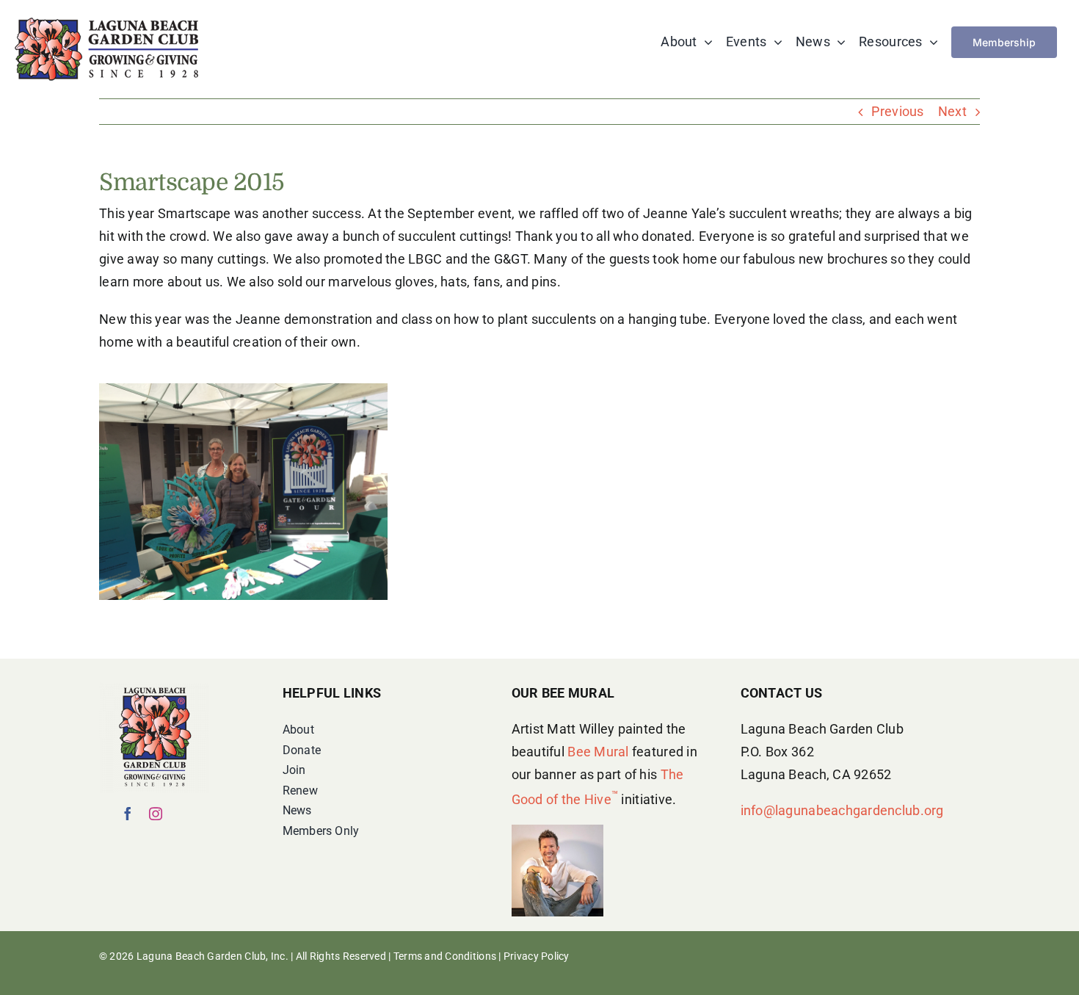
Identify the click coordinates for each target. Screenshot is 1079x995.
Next (952, 111)
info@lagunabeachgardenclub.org (842, 810)
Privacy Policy (537, 956)
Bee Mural (597, 751)
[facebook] (127, 813)
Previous (897, 111)
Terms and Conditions (444, 956)
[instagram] (155, 813)
